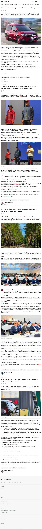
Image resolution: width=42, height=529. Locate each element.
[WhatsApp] (3, 10)
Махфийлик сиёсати (5, 506)
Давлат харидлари (4, 512)
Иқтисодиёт (3, 495)
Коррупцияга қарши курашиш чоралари (8, 510)
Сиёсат (2, 490)
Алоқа (2, 521)
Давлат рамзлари (4, 508)
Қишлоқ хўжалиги (14, 369)
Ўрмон (36, 369)
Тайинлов (15, 4)
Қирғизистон (4, 200)
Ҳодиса (19, 4)
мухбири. (8, 389)
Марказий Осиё (5, 77)
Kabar (21, 96)
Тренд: (2, 4)
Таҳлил (2, 493)
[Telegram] (5, 10)
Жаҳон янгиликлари (25, 77)
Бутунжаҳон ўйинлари (23, 200)
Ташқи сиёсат (31, 369)
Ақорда (11, 4)
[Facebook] (8, 10)
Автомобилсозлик (14, 77)
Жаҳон (2, 497)
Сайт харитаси (4, 519)
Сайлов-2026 (6, 4)
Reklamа (2, 523)
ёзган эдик (10, 196)
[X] (10, 10)
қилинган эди (16, 184)
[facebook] (9, 482)
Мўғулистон (23, 369)
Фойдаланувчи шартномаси (6, 503)
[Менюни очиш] (40, 1)
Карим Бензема (21, 467)
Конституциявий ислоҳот (34, 4)
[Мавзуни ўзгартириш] (36, 2)
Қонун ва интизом (25, 4)
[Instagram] (1, 10)
